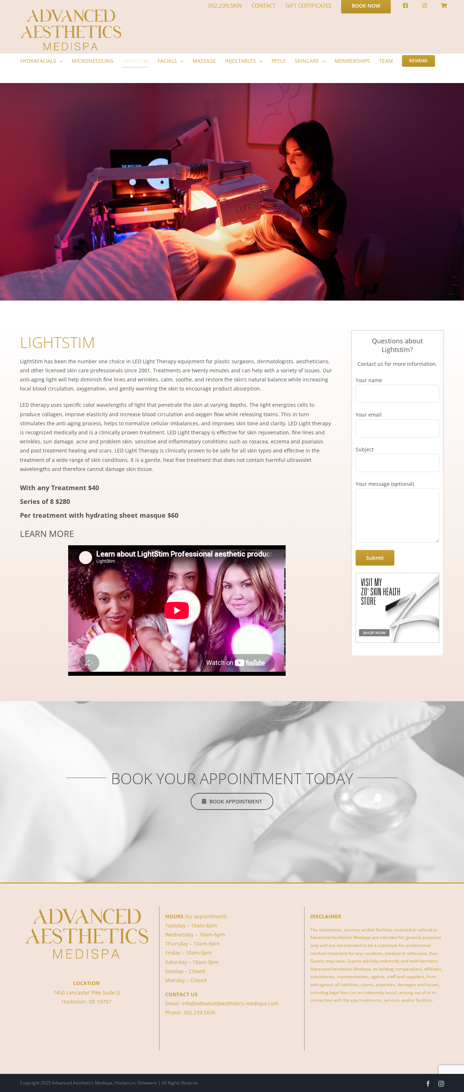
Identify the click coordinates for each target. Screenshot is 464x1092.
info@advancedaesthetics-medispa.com (230, 1003)
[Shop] (443, 5)
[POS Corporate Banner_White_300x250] (397, 575)
